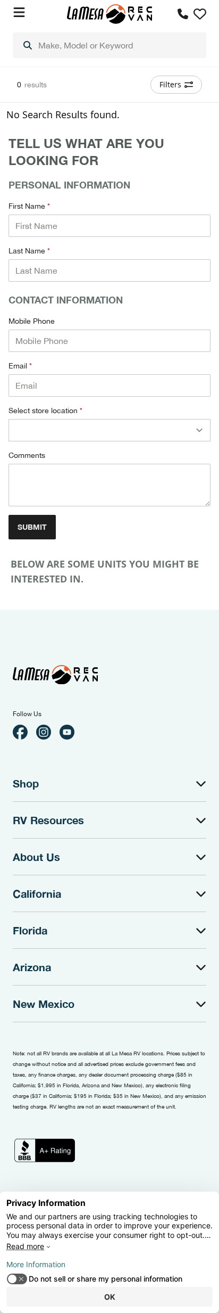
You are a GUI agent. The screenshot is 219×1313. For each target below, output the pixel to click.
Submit (32, 526)
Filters (170, 84)
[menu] (109, 45)
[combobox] (109, 45)
